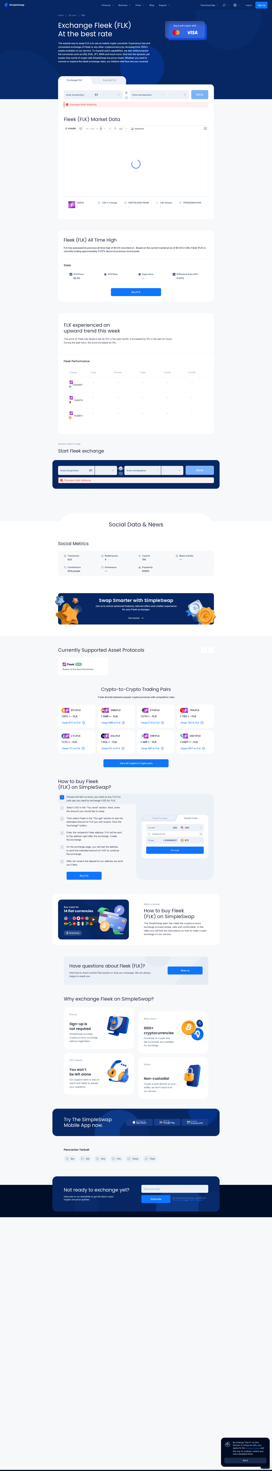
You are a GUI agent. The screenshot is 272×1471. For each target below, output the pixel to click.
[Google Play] (167, 1122)
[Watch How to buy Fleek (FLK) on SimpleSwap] (93, 919)
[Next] (211, 650)
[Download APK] (195, 1122)
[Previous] (204, 650)
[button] (97, 798)
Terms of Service (195, 1200)
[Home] (51, 5)
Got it (245, 1460)
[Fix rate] (126, 92)
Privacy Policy (178, 1200)
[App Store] (139, 1122)
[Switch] (126, 97)
